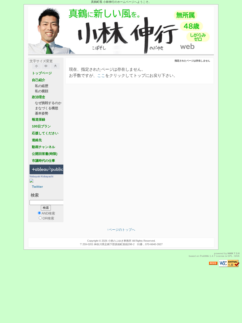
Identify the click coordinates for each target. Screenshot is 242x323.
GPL (230, 256)
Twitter (37, 186)
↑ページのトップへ (121, 229)
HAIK (230, 253)
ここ (101, 75)
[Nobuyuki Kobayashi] (31, 180)
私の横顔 (41, 91)
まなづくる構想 (46, 108)
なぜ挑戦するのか (48, 103)
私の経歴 (41, 86)
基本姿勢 (41, 113)
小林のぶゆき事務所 (119, 240)
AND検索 (48, 213)
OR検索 (48, 218)
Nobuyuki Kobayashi (41, 176)
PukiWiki (204, 256)
